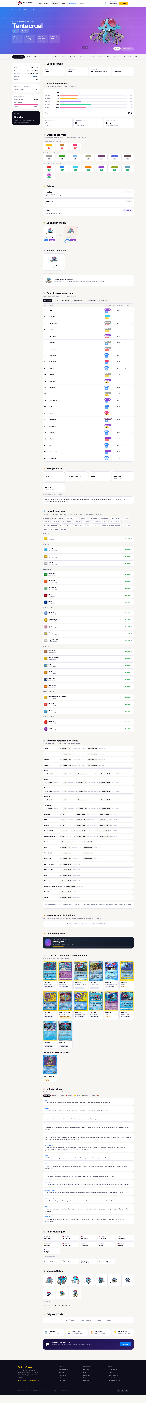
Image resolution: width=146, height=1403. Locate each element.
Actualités (82, 3)
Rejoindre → (125, 1344)
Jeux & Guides (44, 3)
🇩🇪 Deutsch (69, 1095)
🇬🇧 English (54, 1095)
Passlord (72, 3)
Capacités (73, 57)
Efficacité (37, 57)
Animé (60, 1378)
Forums (85, 1372)
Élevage (82, 57)
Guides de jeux (63, 1369)
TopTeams (86, 1378)
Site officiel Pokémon (114, 1380)
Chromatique (127, 48)
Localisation (92, 57)
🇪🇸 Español (77, 1095)
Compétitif (127, 57)
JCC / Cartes (62, 1375)
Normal (117, 48)
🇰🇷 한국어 (92, 1095)
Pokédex (55, 3)
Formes (64, 57)
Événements (116, 57)
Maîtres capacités (79, 300)
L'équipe (110, 1372)
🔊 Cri (85, 47)
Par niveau (47, 300)
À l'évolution (103, 300)
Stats (28, 57)
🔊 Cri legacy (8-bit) (62, 1305)
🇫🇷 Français (47, 1095)
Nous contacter (113, 1375)
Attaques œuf (66, 300)
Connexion (113, 3)
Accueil (14, 10)
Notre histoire (112, 1369)
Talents (46, 57)
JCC (64, 3)
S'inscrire (123, 3)
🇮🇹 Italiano (85, 1095)
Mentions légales (113, 1378)
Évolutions (55, 57)
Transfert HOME (104, 57)
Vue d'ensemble (18, 57)
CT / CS (56, 300)
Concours (86, 1380)
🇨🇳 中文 (98, 1095)
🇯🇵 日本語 (61, 1095)
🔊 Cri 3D (47, 1305)
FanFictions (86, 1375)
